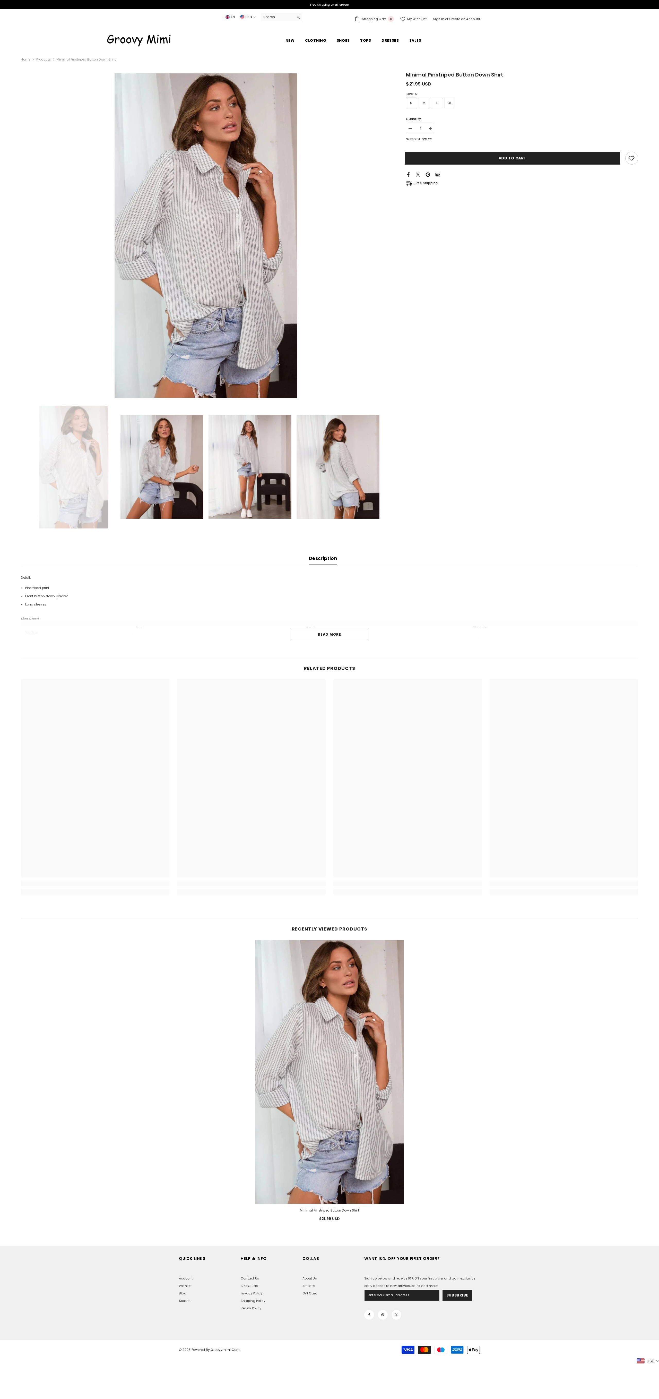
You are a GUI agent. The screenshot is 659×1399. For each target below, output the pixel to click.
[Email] (437, 174)
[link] (95, 883)
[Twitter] (418, 174)
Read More (329, 634)
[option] (206, 235)
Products (43, 59)
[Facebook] (408, 174)
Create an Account (464, 19)
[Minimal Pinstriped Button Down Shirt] (329, 1072)
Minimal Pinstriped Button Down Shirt (329, 1210)
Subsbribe (457, 1295)
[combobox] (277, 17)
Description (323, 558)
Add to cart (514, 158)
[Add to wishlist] (631, 158)
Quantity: (414, 119)
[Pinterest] (428, 174)
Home (25, 59)
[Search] (281, 17)
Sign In (439, 19)
